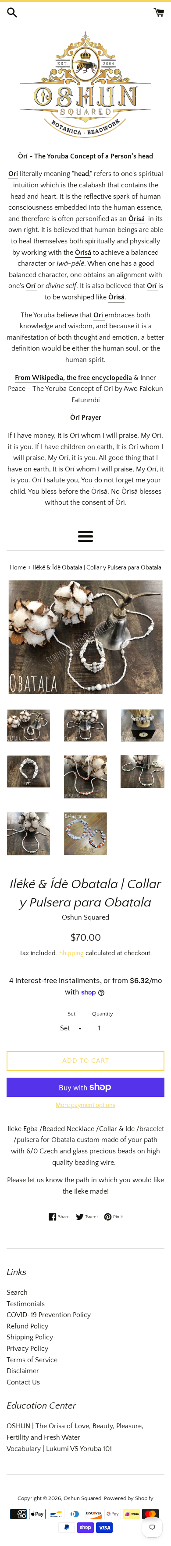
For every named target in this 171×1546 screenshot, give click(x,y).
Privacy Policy (27, 1349)
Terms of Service (32, 1360)
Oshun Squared (82, 1498)
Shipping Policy (30, 1337)
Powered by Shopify (128, 1498)
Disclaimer (23, 1371)
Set (71, 1014)
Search (17, 1293)
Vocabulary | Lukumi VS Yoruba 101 (59, 1449)
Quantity (102, 1014)
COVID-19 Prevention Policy (49, 1315)
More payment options (85, 1105)
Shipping (71, 953)
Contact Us (23, 1382)
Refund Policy (27, 1326)
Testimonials (26, 1304)
